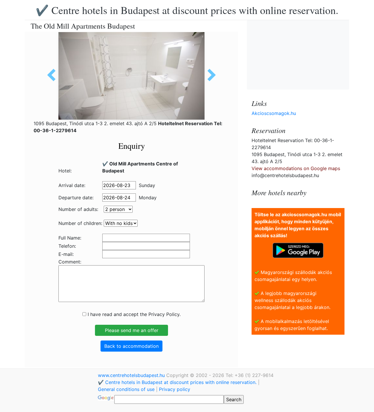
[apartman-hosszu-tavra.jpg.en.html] (53, 75)
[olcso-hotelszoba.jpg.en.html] (209, 75)
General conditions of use (126, 389)
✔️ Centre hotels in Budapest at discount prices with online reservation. (187, 10)
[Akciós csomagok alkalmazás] (298, 250)
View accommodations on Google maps (296, 168)
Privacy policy (174, 389)
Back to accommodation (131, 346)
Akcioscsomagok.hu (274, 113)
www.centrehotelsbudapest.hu (132, 375)
